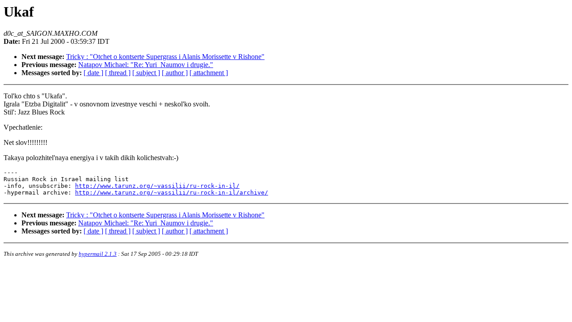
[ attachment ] (208, 72)
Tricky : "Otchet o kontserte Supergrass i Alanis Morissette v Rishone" (165, 56)
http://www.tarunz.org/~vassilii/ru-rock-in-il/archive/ (171, 192)
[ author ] (175, 72)
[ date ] (93, 72)
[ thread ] (117, 72)
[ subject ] (146, 72)
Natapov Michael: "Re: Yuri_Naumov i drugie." (145, 64)
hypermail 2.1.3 (98, 253)
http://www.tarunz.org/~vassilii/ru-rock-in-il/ (157, 185)
